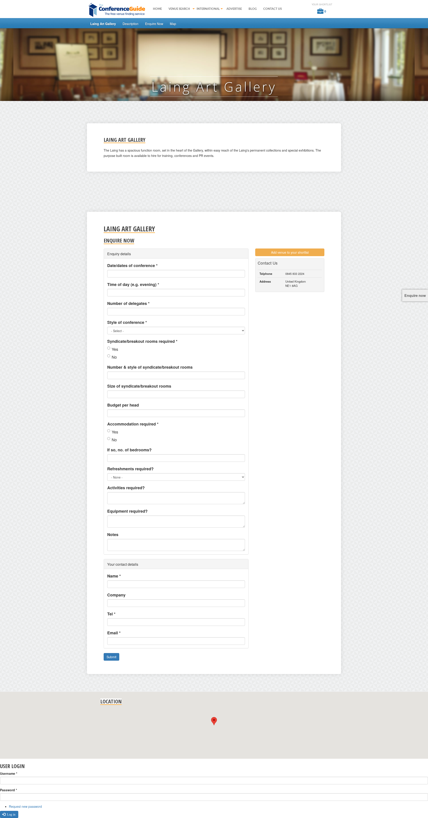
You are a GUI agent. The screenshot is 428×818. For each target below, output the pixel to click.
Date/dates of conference (132, 265)
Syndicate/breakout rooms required (142, 341)
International (206, 9)
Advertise (234, 8)
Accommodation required (132, 424)
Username (8, 773)
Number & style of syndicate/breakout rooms (150, 367)
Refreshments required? (130, 469)
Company (116, 595)
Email (114, 633)
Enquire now (415, 295)
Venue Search (177, 9)
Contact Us (272, 8)
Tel (111, 614)
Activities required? (126, 488)
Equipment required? (127, 511)
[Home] (118, 9)
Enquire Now (154, 23)
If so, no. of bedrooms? (129, 450)
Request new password (25, 806)
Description (130, 23)
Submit (111, 657)
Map (173, 23)
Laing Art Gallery (103, 23)
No (114, 357)
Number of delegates (128, 303)
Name (114, 576)
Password (8, 790)
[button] (214, 721)
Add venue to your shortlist (290, 252)
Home (157, 8)
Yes (115, 349)
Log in (10, 814)
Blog (253, 8)
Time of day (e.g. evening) (133, 284)
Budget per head (123, 405)
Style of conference (127, 322)
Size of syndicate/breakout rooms (139, 386)
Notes (112, 534)
